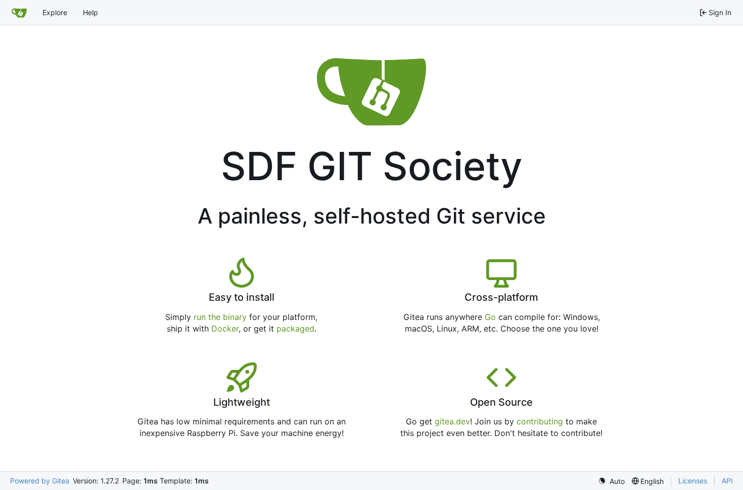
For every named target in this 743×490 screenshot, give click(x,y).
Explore (54, 12)
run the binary (220, 317)
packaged (295, 328)
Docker (225, 328)
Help (90, 12)
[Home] (19, 13)
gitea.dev (452, 421)
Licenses (692, 480)
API (727, 480)
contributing (540, 421)
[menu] (611, 481)
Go (490, 317)
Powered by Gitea (39, 480)
